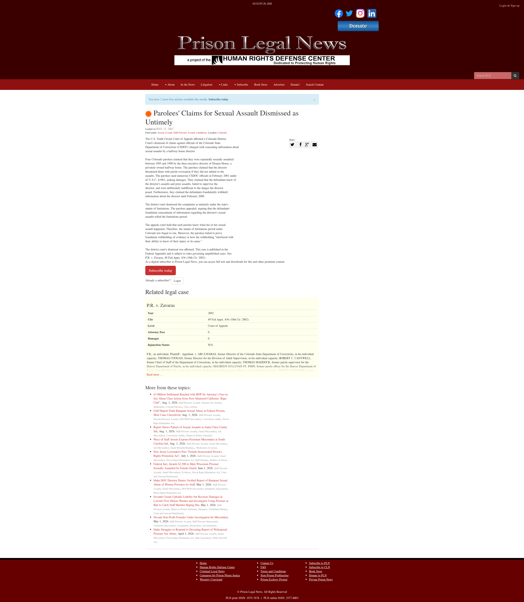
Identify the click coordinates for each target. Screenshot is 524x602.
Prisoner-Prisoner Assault (166, 419)
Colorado (222, 132)
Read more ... (155, 374)
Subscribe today (218, 99)
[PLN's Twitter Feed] (349, 12)
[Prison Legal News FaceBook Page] (339, 12)
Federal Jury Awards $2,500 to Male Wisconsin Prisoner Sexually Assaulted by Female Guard (186, 466)
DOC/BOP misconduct (190, 419)
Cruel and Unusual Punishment (168, 513)
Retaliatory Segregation (216, 488)
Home (154, 84)
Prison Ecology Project (274, 579)
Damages (202, 509)
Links (224, 84)
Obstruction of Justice (206, 447)
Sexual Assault (165, 132)
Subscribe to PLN (319, 563)
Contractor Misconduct (165, 525)
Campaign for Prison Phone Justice (220, 575)
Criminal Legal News (212, 571)
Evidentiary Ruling (218, 509)
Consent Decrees (174, 406)
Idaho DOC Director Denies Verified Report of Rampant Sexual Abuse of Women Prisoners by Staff (190, 482)
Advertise (279, 84)
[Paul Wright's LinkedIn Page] (371, 12)
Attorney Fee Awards (211, 402)
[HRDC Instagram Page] (360, 12)
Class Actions (190, 406)
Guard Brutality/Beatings (182, 447)
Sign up (514, 5)
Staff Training (201, 460)
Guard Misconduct (207, 431)
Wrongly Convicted (211, 579)
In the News (188, 84)
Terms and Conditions (273, 571)
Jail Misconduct (161, 447)
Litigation (206, 84)
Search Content (315, 84)
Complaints (182, 525)
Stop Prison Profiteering (275, 575)
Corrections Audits (212, 419)
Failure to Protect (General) (199, 435)
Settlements (159, 406)
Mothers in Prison (218, 460)
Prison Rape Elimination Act (180, 460)
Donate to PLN (318, 575)
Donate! (295, 84)
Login (502, 5)
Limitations (201, 132)
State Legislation (203, 537)
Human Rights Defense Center (217, 567)
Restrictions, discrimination (203, 525)
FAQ (263, 567)
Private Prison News (321, 579)
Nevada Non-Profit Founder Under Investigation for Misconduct (191, 517)
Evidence (186, 472)
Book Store (260, 84)
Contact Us (267, 563)
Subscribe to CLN (319, 567)
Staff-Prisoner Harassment (204, 521)
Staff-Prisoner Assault (184, 132)
